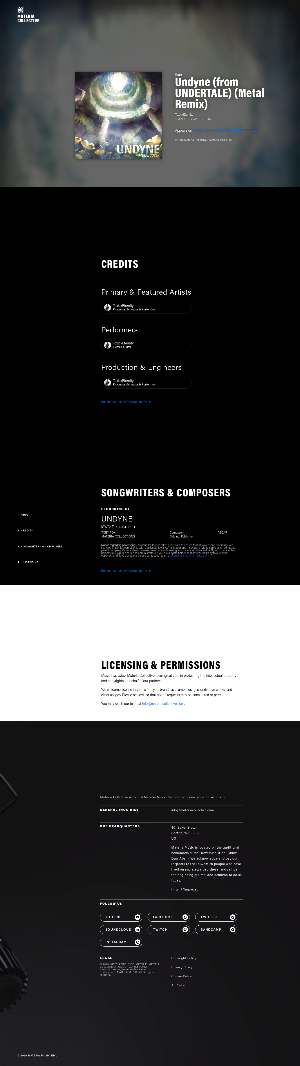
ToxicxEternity (184, 114)
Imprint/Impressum (186, 889)
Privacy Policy (181, 967)
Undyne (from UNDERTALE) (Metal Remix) (225, 131)
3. (40, 547)
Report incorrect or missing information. (127, 402)
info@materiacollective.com (163, 704)
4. (28, 562)
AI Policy (178, 985)
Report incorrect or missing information (126, 571)
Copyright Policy (183, 958)
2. (25, 531)
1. (24, 515)
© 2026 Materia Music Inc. (37, 1056)
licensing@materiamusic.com (189, 556)
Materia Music (155, 797)
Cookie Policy (181, 976)
